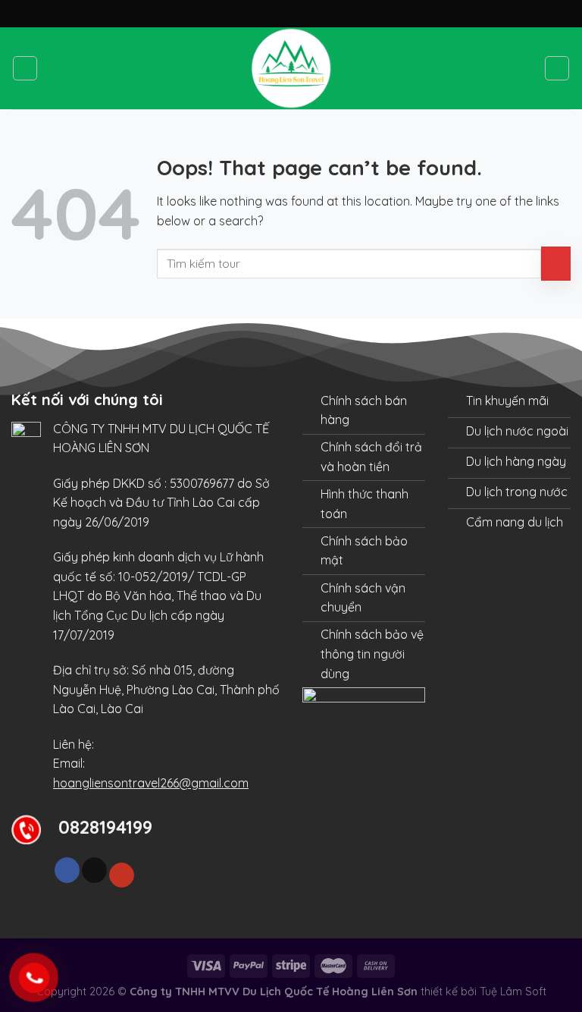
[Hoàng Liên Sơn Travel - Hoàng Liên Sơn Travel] (291, 68)
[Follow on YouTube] (121, 875)
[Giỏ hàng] (557, 68)
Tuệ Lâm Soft (513, 991)
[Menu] (25, 68)
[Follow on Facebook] (67, 870)
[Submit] (556, 264)
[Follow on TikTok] (94, 870)
